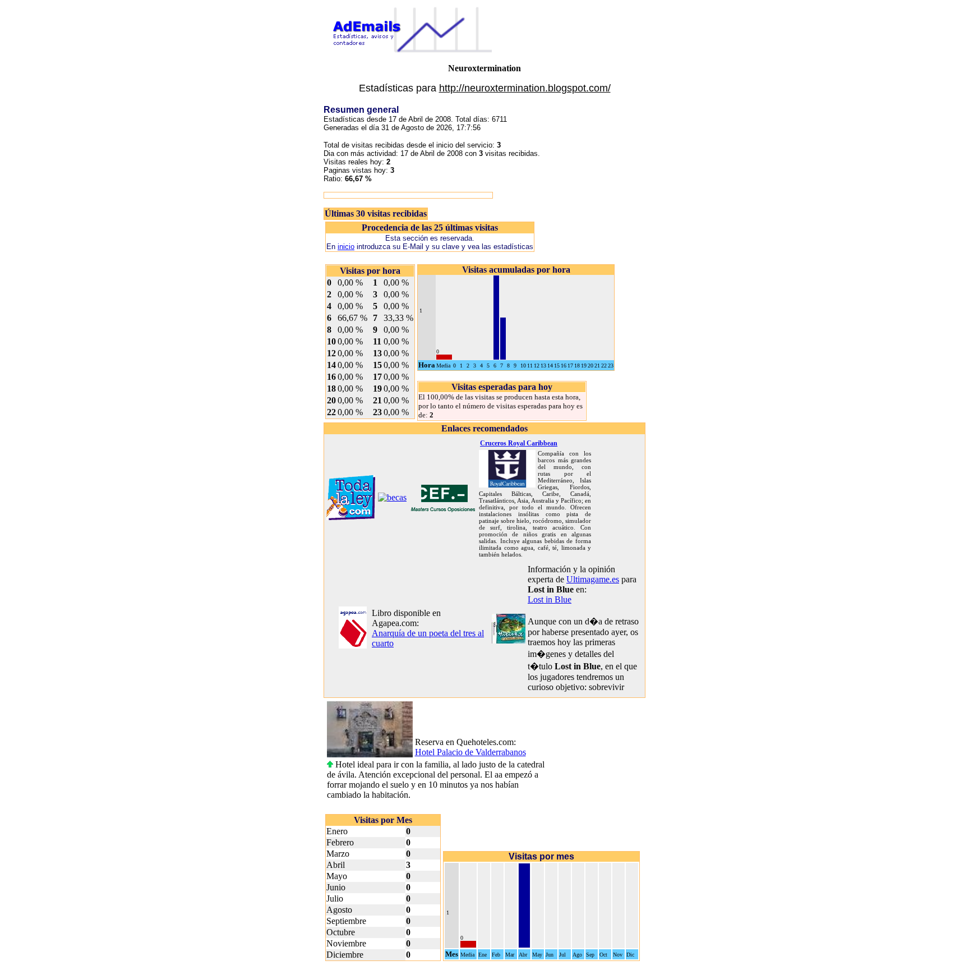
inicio (346, 246)
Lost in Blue (549, 599)
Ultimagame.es (592, 579)
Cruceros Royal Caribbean (518, 443)
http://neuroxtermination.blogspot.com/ (525, 88)
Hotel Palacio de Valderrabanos (470, 752)
